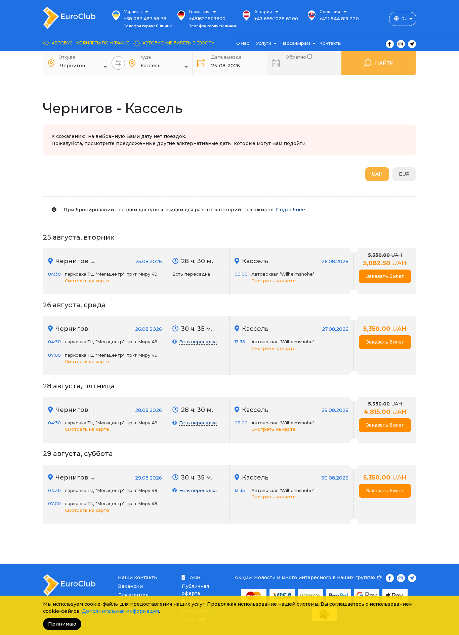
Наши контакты (138, 577)
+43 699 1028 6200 (276, 18)
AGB (195, 577)
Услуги (263, 43)
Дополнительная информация (120, 611)
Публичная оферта (195, 589)
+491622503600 (207, 18)
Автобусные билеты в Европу (178, 42)
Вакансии (130, 586)
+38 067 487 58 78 (145, 18)
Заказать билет (385, 276)
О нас (242, 43)
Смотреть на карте (87, 280)
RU (404, 18)
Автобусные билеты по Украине (90, 42)
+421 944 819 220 (339, 18)
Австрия (263, 11)
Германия (199, 11)
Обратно (296, 56)
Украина (133, 11)
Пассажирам (295, 43)
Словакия (330, 11)
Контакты (330, 43)
